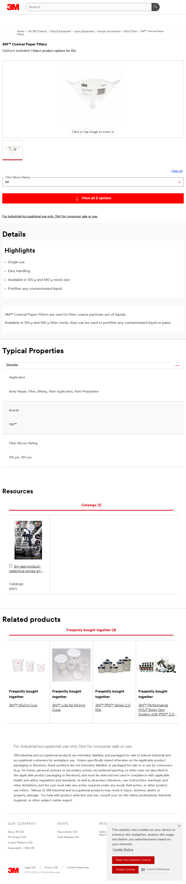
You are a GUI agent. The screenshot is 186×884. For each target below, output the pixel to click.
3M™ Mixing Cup (23, 705)
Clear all (176, 171)
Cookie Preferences (78, 868)
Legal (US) (29, 868)
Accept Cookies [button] (125, 869)
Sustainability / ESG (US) (21, 848)
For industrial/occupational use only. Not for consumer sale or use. (50, 216)
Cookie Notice (123, 850)
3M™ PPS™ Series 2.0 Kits (112, 708)
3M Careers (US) (17, 837)
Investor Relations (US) (20, 843)
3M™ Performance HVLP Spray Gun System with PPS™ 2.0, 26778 (156, 710)
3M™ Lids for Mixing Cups (68, 708)
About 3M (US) (16, 832)
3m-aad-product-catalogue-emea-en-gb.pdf (25, 569)
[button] (155, 869)
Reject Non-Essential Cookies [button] (133, 860)
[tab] (91, 505)
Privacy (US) (51, 868)
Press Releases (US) (68, 837)
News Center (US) (67, 832)
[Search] (156, 7)
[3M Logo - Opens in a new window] (13, 7)
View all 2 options (96, 198)
